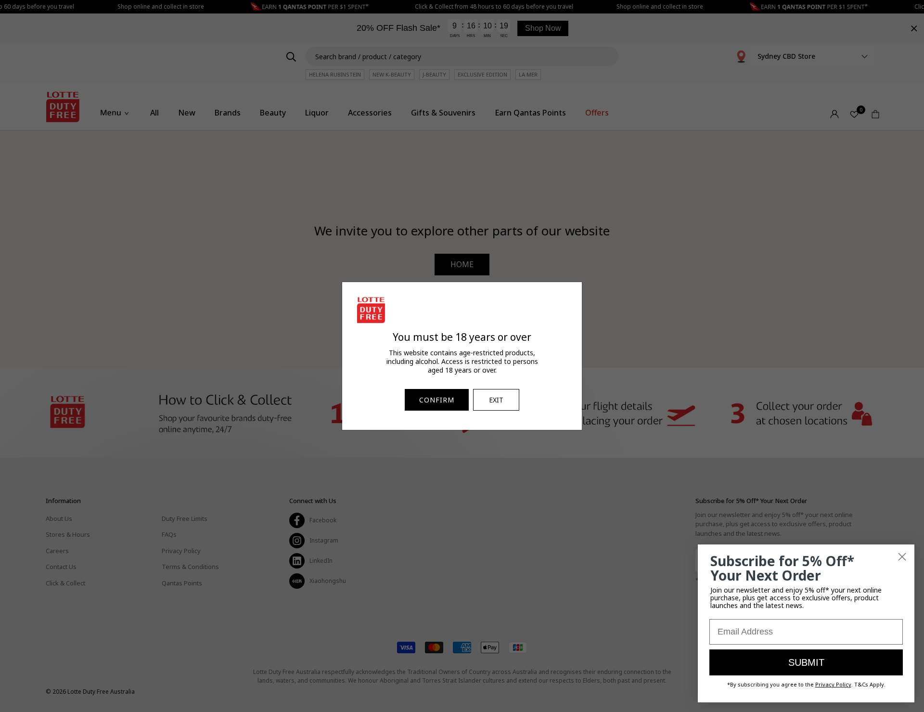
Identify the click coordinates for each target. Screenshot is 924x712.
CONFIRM (436, 399)
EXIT (496, 399)
